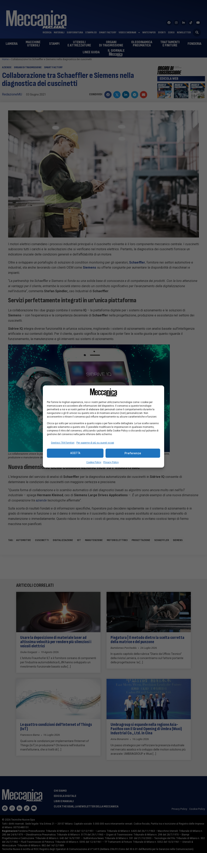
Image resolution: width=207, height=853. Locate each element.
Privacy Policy (111, 462)
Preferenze (133, 453)
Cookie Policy (93, 462)
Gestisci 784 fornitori (62, 442)
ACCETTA (75, 453)
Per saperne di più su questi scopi (95, 442)
